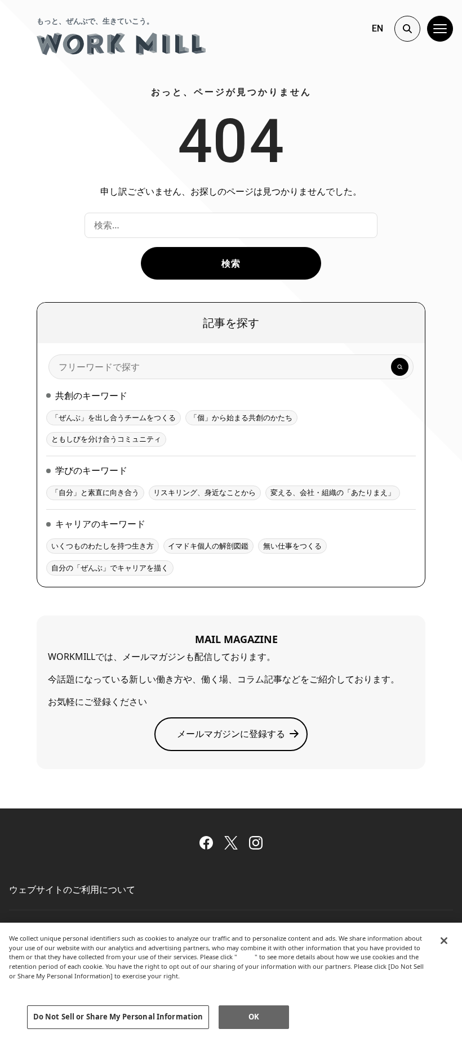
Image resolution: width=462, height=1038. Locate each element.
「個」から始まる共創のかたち (241, 417)
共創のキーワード (91, 395)
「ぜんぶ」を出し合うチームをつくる (113, 417)
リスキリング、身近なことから (204, 492)
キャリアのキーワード (100, 524)
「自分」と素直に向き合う (95, 492)
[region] (231, 980)
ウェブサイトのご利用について (72, 889)
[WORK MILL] (121, 44)
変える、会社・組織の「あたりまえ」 (332, 492)
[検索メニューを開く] (407, 29)
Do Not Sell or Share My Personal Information (118, 1017)
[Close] (444, 940)
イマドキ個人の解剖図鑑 (208, 546)
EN (377, 28)
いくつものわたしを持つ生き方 (102, 546)
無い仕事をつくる (292, 546)
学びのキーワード (91, 470)
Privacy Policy (33, 985)
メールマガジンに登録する (231, 733)
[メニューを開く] (440, 29)
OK (253, 1017)
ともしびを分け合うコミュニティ (106, 439)
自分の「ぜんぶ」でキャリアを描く (109, 568)
